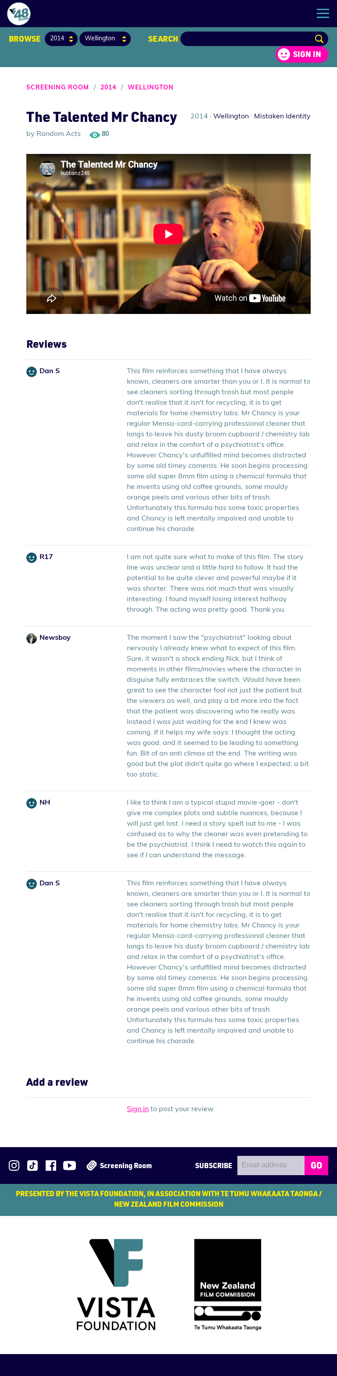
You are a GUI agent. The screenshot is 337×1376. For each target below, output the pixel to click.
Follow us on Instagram (14, 1165)
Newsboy (55, 638)
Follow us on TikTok (32, 1165)
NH (44, 802)
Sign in (307, 54)
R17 (46, 557)
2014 (108, 88)
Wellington (151, 88)
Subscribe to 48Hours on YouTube (69, 1165)
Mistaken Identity (282, 116)
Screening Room (57, 88)
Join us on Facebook (51, 1165)
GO (316, 1165)
